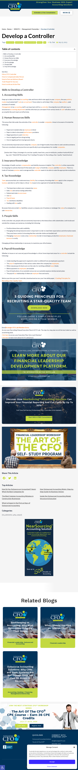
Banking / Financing (24, 692)
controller (19, 42)
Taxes (4, 180)
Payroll (8, 198)
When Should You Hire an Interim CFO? (58, 627)
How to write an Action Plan (11, 84)
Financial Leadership (15, 642)
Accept (52, 762)
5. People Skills (7, 64)
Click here (5, 335)
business (5, 183)
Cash (19, 102)
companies (48, 122)
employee (28, 130)
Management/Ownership (30, 29)
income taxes (22, 193)
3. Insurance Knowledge (10, 60)
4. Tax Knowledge (8, 62)
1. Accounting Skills (9, 56)
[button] (2, 767)
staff (62, 109)
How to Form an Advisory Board (12, 79)
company (57, 99)
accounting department (17, 109)
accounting (10, 42)
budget (37, 168)
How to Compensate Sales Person (13, 77)
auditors (64, 102)
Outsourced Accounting (24, 643)
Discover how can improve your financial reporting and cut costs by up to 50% (39, 402)
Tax (31, 183)
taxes (56, 180)
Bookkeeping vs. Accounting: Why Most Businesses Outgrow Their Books (20, 626)
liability (32, 180)
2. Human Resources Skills (11, 58)
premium (17, 170)
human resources (30, 42)
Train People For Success (10, 82)
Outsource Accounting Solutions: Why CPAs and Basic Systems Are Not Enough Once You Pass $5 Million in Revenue (20, 673)
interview (25, 135)
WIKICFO (17, 29)
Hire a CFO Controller (9, 74)
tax (45, 42)
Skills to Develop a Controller (12, 54)
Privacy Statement (52, 766)
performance (28, 132)
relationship (32, 236)
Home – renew (7, 29)
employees (62, 168)
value (62, 208)
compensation (26, 165)
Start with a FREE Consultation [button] (40, 417)
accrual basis (27, 102)
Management (6, 107)
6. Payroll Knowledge (9, 66)
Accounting (12, 692)
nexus (35, 188)
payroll (39, 42)
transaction (8, 210)
